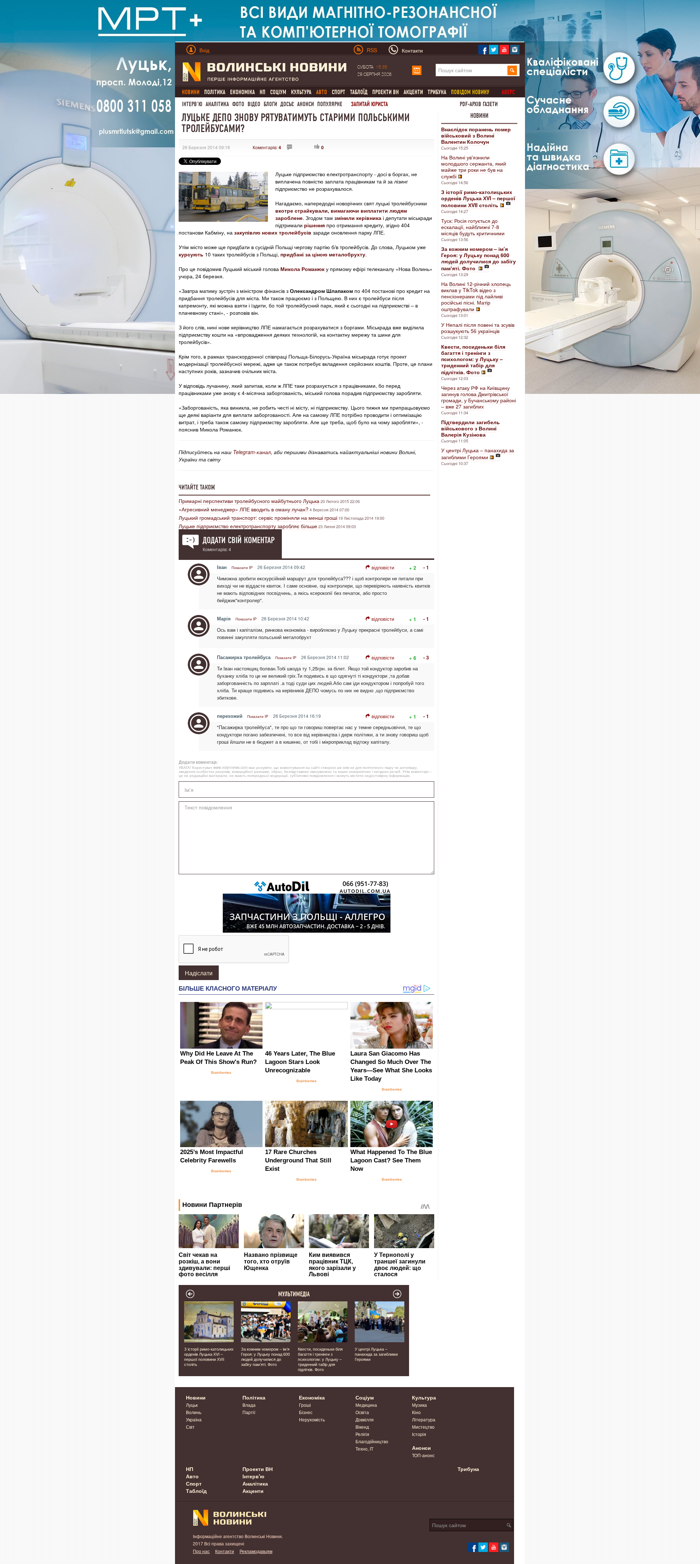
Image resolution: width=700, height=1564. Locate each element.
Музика (419, 1405)
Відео (254, 104)
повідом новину (470, 92)
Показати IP (242, 567)
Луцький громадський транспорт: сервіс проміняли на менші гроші (258, 517)
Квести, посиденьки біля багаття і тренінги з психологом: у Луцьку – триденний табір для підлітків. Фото (320, 1359)
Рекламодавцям (256, 1551)
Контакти (224, 1551)
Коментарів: (267, 147)
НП (262, 92)
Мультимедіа (294, 1294)
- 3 (426, 657)
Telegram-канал (252, 452)
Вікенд (362, 1427)
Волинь (193, 1412)
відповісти (383, 567)
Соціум (278, 92)
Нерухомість (312, 1419)
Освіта (362, 1412)
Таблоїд (359, 92)
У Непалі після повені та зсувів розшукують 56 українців (477, 327)
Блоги (270, 104)
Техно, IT (364, 1448)
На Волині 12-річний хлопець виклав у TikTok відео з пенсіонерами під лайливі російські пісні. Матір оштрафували (476, 296)
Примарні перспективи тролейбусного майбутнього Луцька (249, 500)
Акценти (413, 92)
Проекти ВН (385, 92)
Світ (190, 1427)
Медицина (366, 1405)
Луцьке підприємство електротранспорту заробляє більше (248, 526)
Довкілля (364, 1419)
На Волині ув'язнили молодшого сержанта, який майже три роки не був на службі (473, 167)
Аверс (508, 92)
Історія (419, 1434)
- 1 (426, 567)
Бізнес (305, 1412)
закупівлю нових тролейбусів (272, 232)
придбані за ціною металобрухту (322, 254)
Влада (249, 1405)
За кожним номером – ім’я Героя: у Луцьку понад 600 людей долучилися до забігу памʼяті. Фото (265, 1356)
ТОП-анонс (423, 1455)
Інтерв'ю (192, 104)
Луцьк (192, 1405)
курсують (191, 254)
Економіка (242, 92)
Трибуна (437, 92)
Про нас (201, 1551)
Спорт (338, 92)
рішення (314, 225)
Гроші (305, 1405)
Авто (192, 1476)
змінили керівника (357, 217)
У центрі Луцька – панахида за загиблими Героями (477, 453)
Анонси (305, 104)
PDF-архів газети (479, 104)
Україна (194, 1419)
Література (423, 1419)
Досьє (287, 104)
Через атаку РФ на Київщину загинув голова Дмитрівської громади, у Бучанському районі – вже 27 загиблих (478, 397)
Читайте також (197, 487)
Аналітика (217, 104)
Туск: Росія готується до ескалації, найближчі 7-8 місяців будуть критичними (473, 227)
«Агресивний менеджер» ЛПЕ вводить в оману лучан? (243, 509)
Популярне (329, 104)
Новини (479, 116)
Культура (301, 92)
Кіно (416, 1412)
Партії (248, 1412)
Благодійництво (371, 1441)
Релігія (362, 1434)
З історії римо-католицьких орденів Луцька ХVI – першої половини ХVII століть (209, 1356)
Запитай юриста (369, 104)
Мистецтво (423, 1427)
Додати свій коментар (239, 540)
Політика (214, 92)
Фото (238, 104)
